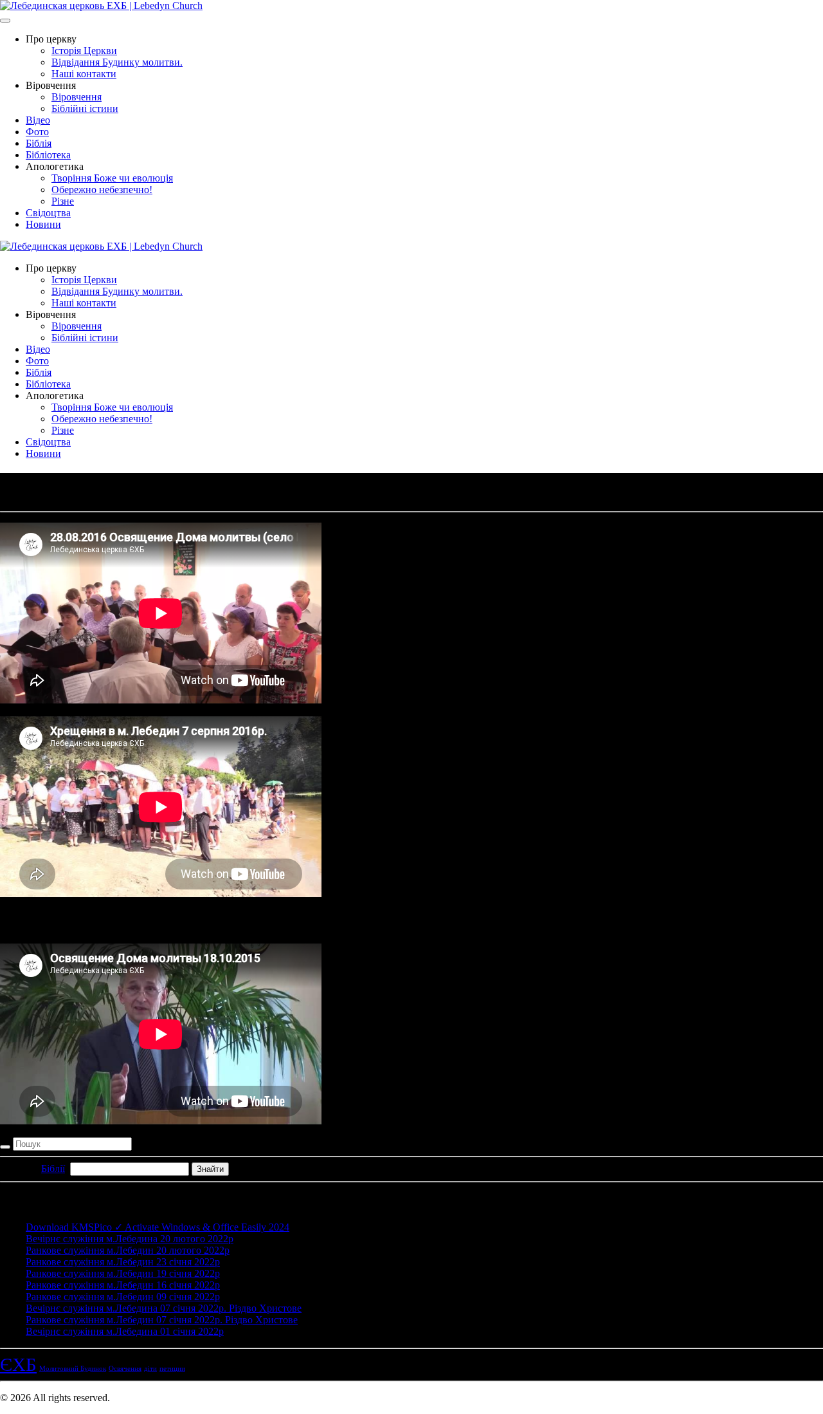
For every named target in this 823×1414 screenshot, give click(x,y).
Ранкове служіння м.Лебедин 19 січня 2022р (123, 1273)
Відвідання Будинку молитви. (117, 62)
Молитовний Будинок (72, 1368)
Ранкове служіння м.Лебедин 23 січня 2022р (123, 1261)
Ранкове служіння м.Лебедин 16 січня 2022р (123, 1284)
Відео (38, 120)
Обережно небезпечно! (101, 189)
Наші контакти (83, 73)
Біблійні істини (84, 108)
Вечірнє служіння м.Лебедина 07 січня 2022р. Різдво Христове (164, 1308)
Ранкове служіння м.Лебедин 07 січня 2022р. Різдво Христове (162, 1319)
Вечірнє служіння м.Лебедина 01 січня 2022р (125, 1331)
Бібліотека (48, 154)
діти (150, 1368)
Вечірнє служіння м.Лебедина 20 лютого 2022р (129, 1238)
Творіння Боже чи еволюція (112, 177)
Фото (37, 131)
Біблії (53, 1168)
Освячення (125, 1368)
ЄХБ (18, 1364)
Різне (62, 201)
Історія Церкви (84, 50)
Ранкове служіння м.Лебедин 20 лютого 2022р (128, 1250)
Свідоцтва (48, 212)
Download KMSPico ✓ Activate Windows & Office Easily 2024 (157, 1227)
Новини (43, 224)
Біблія (38, 143)
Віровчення (76, 96)
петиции (172, 1368)
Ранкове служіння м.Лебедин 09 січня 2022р (123, 1296)
